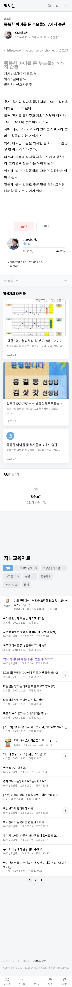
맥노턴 (9, 6)
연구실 (16, 961)
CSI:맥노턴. (22, 33)
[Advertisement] (36, 531)
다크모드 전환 (39, 961)
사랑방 (6, 961)
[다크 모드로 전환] (57, 6)
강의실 (26, 961)
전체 (8, 568)
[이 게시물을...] (66, 280)
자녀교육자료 (17, 557)
